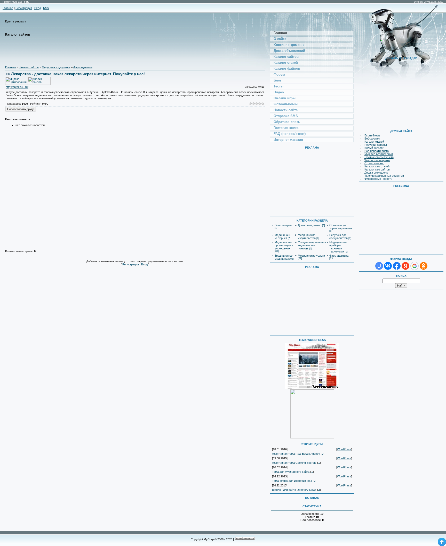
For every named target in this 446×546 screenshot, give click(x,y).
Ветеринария (283, 225)
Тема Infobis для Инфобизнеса (292, 480)
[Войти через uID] (379, 266)
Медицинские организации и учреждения (284, 245)
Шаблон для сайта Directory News (294, 489)
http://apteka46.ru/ (17, 86)
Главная (8, 8)
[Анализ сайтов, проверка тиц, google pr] (39, 83)
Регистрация (23, 8)
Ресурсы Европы (375, 144)
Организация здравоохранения (340, 227)
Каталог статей (374, 141)
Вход (37, 8)
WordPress (344, 449)
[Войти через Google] (414, 266)
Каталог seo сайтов (377, 169)
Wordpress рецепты (377, 160)
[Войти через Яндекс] (405, 266)
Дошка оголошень (376, 172)
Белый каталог (374, 147)
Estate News (372, 135)
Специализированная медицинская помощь (312, 245)
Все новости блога (376, 150)
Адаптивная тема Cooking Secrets (294, 462)
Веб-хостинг (372, 138)
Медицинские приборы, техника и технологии (338, 247)
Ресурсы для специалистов (338, 236)
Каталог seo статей (376, 166)
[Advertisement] (99, 51)
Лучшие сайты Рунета (379, 157)
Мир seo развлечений (378, 154)
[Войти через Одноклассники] (423, 266)
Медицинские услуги (311, 255)
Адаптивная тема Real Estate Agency (296, 453)
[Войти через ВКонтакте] (388, 266)
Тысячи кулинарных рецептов (384, 175)
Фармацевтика (82, 67)
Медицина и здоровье (56, 67)
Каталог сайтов (29, 67)
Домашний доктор (309, 225)
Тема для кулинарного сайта (290, 471)
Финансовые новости (378, 178)
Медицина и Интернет (282, 236)
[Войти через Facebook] (397, 266)
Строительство (374, 163)
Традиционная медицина (284, 257)
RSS (46, 8)
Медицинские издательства (307, 236)
